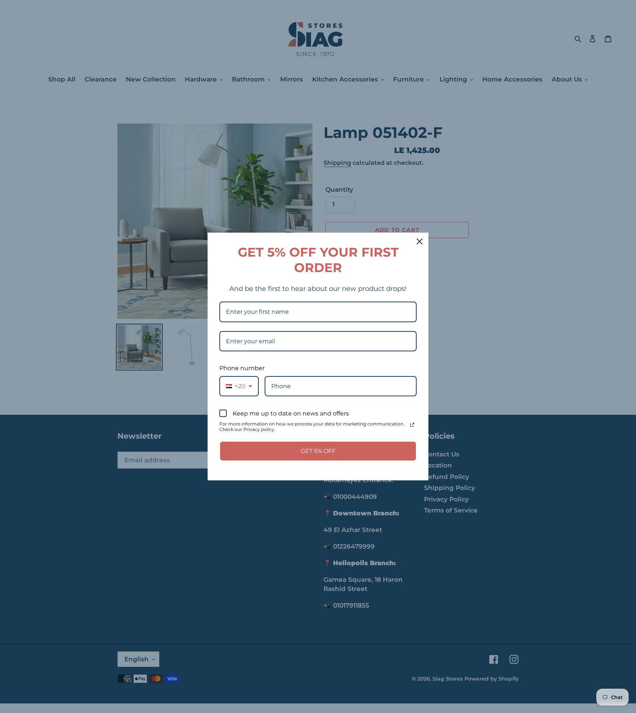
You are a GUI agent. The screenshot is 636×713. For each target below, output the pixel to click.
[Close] (419, 241)
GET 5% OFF (318, 451)
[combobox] (239, 386)
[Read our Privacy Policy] (412, 424)
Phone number (242, 368)
